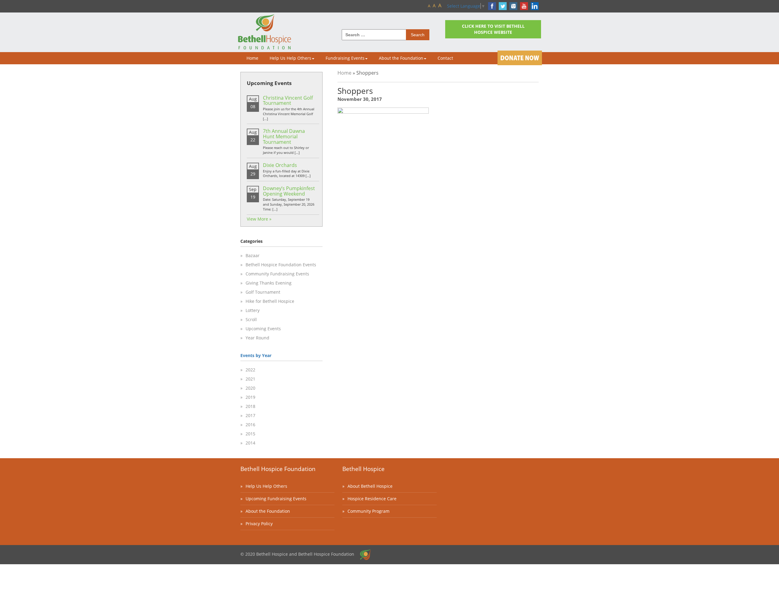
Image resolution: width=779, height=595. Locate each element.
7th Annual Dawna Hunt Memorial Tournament (284, 136)
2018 (250, 406)
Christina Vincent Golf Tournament (288, 100)
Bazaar (253, 255)
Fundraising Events (345, 58)
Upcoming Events (263, 328)
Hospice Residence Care (372, 498)
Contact (445, 58)
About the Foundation (401, 58)
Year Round (257, 338)
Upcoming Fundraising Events (276, 498)
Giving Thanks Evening (269, 283)
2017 (250, 415)
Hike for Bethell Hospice (270, 301)
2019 (250, 397)
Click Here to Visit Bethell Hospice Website (493, 29)
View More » (259, 219)
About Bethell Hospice (370, 486)
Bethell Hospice (363, 469)
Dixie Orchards (280, 165)
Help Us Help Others (290, 58)
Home (252, 58)
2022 (250, 370)
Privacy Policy (259, 523)
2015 (250, 434)
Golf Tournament (263, 292)
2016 (250, 424)
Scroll (251, 319)
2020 (250, 388)
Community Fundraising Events (277, 274)
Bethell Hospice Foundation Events (281, 264)
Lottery (253, 310)
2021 (250, 379)
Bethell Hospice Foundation (278, 469)
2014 (250, 443)
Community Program (369, 511)
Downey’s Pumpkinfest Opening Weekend (289, 191)
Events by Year (255, 355)
